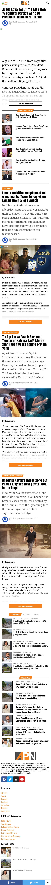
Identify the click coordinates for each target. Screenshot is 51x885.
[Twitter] (10, 779)
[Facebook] (4, 779)
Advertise (5, 805)
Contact (4, 802)
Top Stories (6, 824)
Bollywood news (8, 839)
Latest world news (9, 833)
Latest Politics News (10, 827)
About (3, 793)
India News (6, 821)
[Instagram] (16, 779)
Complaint (5, 811)
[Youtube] (22, 779)
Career (4, 799)
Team (3, 796)
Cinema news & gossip (10, 836)
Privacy (4, 808)
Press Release (7, 830)
